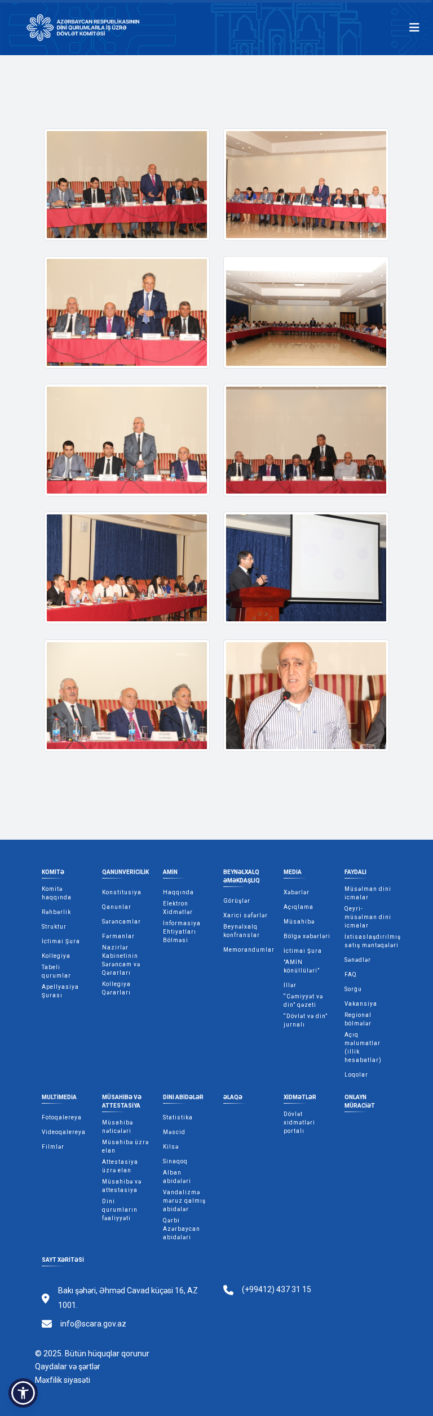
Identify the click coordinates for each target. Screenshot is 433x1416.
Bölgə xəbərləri (307, 936)
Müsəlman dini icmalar (367, 893)
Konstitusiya (122, 892)
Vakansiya (360, 1004)
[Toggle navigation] (414, 27)
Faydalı (355, 872)
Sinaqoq (175, 1161)
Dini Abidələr (183, 1097)
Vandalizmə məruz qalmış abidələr (184, 1200)
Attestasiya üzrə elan (120, 1166)
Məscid (174, 1132)
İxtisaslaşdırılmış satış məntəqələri (372, 941)
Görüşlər (236, 901)
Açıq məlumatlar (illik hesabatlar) (363, 1047)
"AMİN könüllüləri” (302, 966)
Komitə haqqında (57, 893)
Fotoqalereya (62, 1117)
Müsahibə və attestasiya (122, 1101)
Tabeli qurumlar (56, 971)
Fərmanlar (118, 936)
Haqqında (178, 892)
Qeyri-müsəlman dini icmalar (367, 917)
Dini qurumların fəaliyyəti (120, 1209)
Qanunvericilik (125, 872)
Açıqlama (298, 907)
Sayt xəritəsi (63, 1260)
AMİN (170, 872)
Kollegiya (56, 956)
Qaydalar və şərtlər (67, 1366)
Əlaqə (232, 1097)
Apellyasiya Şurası (60, 991)
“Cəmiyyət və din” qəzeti (303, 1000)
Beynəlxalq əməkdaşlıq (241, 876)
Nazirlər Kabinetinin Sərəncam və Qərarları (121, 960)
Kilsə (171, 1147)
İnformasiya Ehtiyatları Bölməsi (182, 931)
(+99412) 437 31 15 (276, 1289)
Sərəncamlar (121, 921)
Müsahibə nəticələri (117, 1126)
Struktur (54, 927)
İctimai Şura (61, 941)
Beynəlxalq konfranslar (241, 931)
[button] (23, 1393)
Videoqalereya (64, 1132)
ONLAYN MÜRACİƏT (359, 1101)
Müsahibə (299, 921)
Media (293, 872)
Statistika (178, 1117)
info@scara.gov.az (93, 1323)
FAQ (350, 974)
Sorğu (353, 989)
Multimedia (59, 1097)
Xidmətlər (300, 1097)
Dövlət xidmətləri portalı (299, 1122)
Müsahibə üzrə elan (125, 1146)
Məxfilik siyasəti (62, 1379)
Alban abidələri (177, 1176)
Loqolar (356, 1075)
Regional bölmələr (358, 1019)
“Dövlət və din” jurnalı (306, 1020)
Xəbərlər (297, 892)
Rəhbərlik (56, 912)
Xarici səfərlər (245, 915)
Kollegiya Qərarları (116, 988)
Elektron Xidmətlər (178, 907)
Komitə (53, 872)
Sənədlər (357, 960)
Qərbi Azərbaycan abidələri (181, 1228)
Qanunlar (116, 907)
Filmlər (53, 1147)
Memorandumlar (249, 950)
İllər (290, 985)
